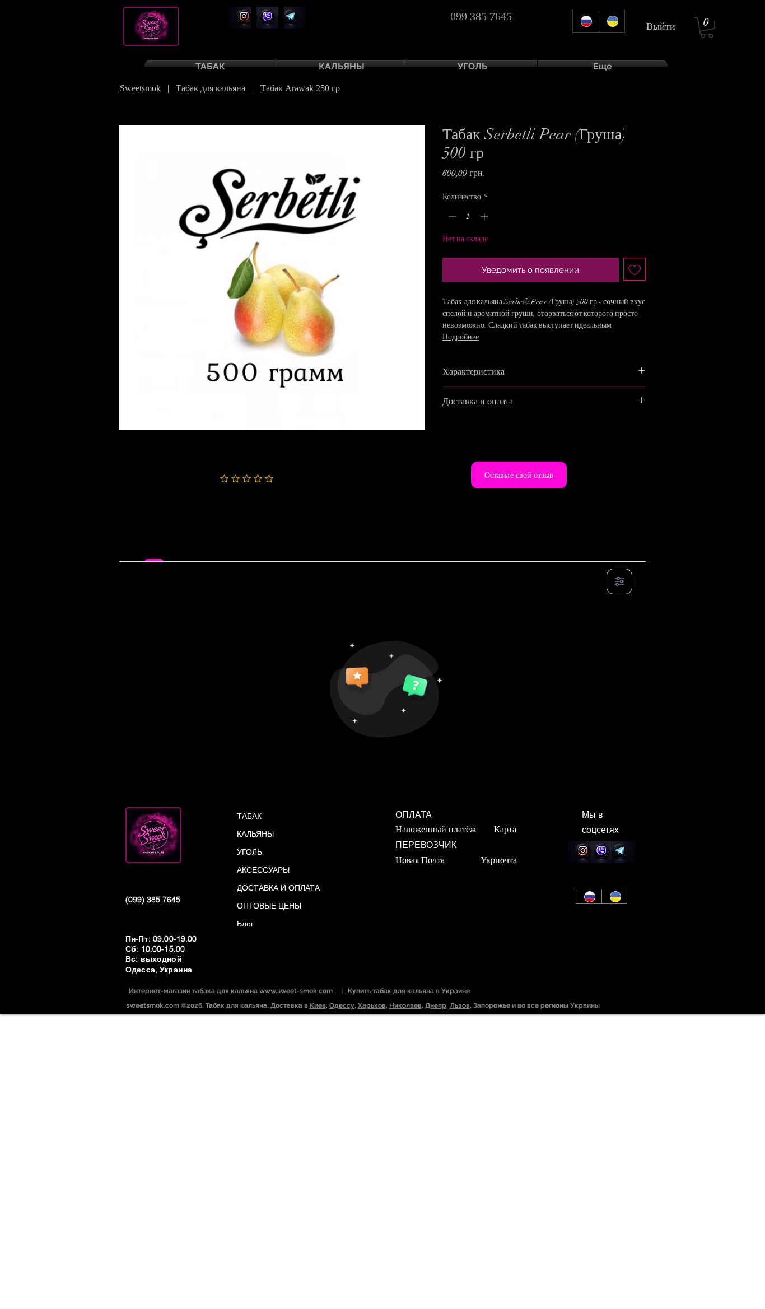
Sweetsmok (140, 88)
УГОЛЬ (249, 852)
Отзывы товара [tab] (154, 549)
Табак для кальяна (210, 88)
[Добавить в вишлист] (634, 269)
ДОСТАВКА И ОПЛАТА (278, 888)
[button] (706, 27)
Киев (318, 1005)
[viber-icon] (267, 18)
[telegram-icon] (295, 18)
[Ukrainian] (612, 21)
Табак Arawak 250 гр (300, 88)
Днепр (435, 1005)
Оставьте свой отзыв (518, 475)
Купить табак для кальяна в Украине (409, 991)
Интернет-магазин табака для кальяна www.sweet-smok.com (231, 991)
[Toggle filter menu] (619, 581)
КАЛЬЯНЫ (255, 834)
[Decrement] (451, 216)
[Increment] (485, 216)
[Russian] (586, 21)
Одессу (341, 1005)
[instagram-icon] (240, 18)
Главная (134, 105)
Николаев (405, 1005)
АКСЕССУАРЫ (263, 870)
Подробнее (460, 337)
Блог (245, 924)
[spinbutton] (468, 216)
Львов (460, 1005)
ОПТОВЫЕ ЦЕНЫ (269, 906)
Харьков (372, 1005)
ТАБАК (249, 816)
